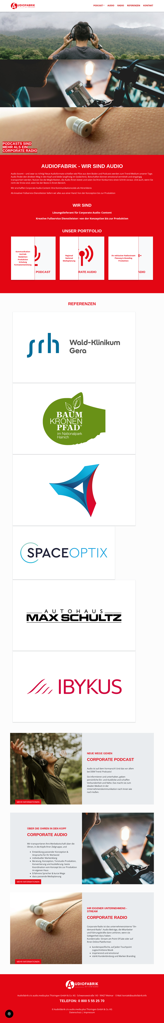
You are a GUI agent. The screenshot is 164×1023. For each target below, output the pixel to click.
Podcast (98, 5)
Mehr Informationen (28, 802)
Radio (120, 5)
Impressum (89, 1012)
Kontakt (148, 5)
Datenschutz (75, 1012)
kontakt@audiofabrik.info (134, 995)
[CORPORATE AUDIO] (82, 83)
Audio (110, 5)
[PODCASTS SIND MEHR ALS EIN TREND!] (82, 35)
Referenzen (133, 5)
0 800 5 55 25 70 (91, 1001)
